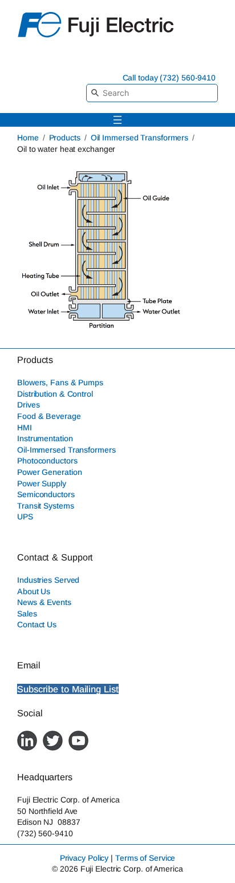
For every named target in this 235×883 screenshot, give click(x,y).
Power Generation (49, 472)
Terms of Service (145, 857)
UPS (25, 516)
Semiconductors (46, 494)
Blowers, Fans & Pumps (60, 382)
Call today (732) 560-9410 (169, 77)
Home (28, 137)
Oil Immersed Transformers (140, 137)
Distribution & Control (55, 393)
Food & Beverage (49, 416)
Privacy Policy (84, 857)
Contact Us (36, 624)
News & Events (44, 602)
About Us (33, 591)
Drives (28, 404)
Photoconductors (47, 460)
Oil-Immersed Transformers (66, 449)
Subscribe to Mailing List (68, 689)
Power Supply (41, 483)
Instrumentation (45, 438)
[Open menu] (117, 120)
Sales (27, 613)
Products (64, 137)
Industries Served (48, 579)
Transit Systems (45, 505)
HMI (24, 427)
